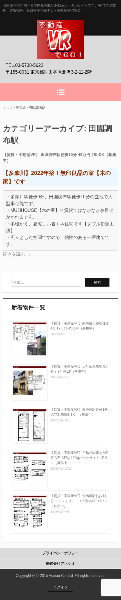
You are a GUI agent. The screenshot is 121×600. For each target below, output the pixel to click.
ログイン (60, 587)
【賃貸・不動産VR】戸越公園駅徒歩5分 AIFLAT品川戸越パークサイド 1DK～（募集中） (79, 458)
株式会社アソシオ (60, 563)
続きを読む (17, 254)
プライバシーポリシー (60, 553)
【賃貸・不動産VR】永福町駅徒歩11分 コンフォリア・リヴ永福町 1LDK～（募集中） (79, 501)
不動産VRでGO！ (60, 26)
